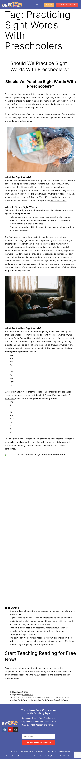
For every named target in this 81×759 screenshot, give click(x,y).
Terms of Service (64, 751)
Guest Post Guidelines (67, 756)
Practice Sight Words (24, 697)
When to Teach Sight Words (57, 700)
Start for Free (32, 756)
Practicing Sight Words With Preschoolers (48, 697)
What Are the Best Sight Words (35, 700)
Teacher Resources (26, 751)
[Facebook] (4, 729)
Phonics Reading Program (48, 756)
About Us (14, 751)
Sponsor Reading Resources (15, 756)
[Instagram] (15, 729)
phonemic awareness (14, 247)
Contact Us (52, 751)
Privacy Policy (40, 751)
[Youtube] (10, 729)
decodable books (58, 200)
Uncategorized (27, 695)
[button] (37, 5)
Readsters (10, 398)
